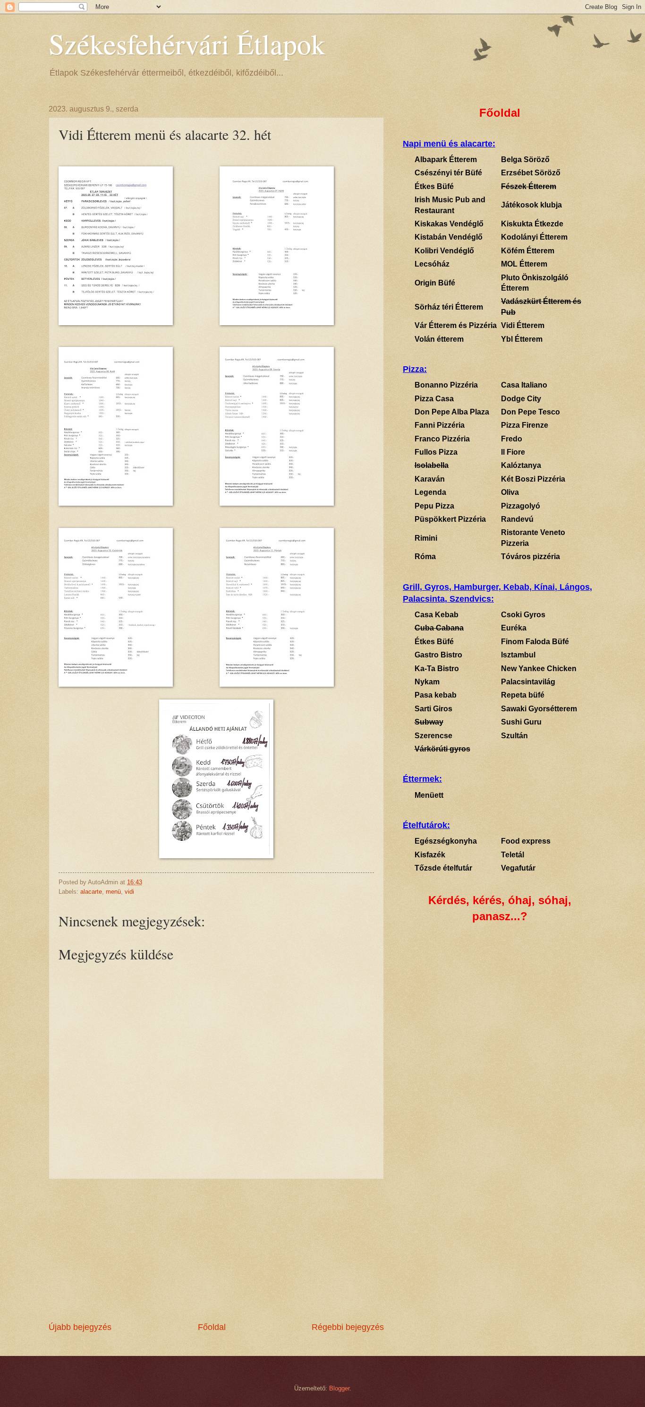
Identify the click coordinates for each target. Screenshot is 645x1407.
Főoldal (212, 1327)
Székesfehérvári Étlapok (187, 43)
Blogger (339, 1388)
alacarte (91, 891)
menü (113, 891)
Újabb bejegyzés (80, 1327)
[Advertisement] (216, 1250)
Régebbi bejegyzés (348, 1327)
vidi (129, 891)
